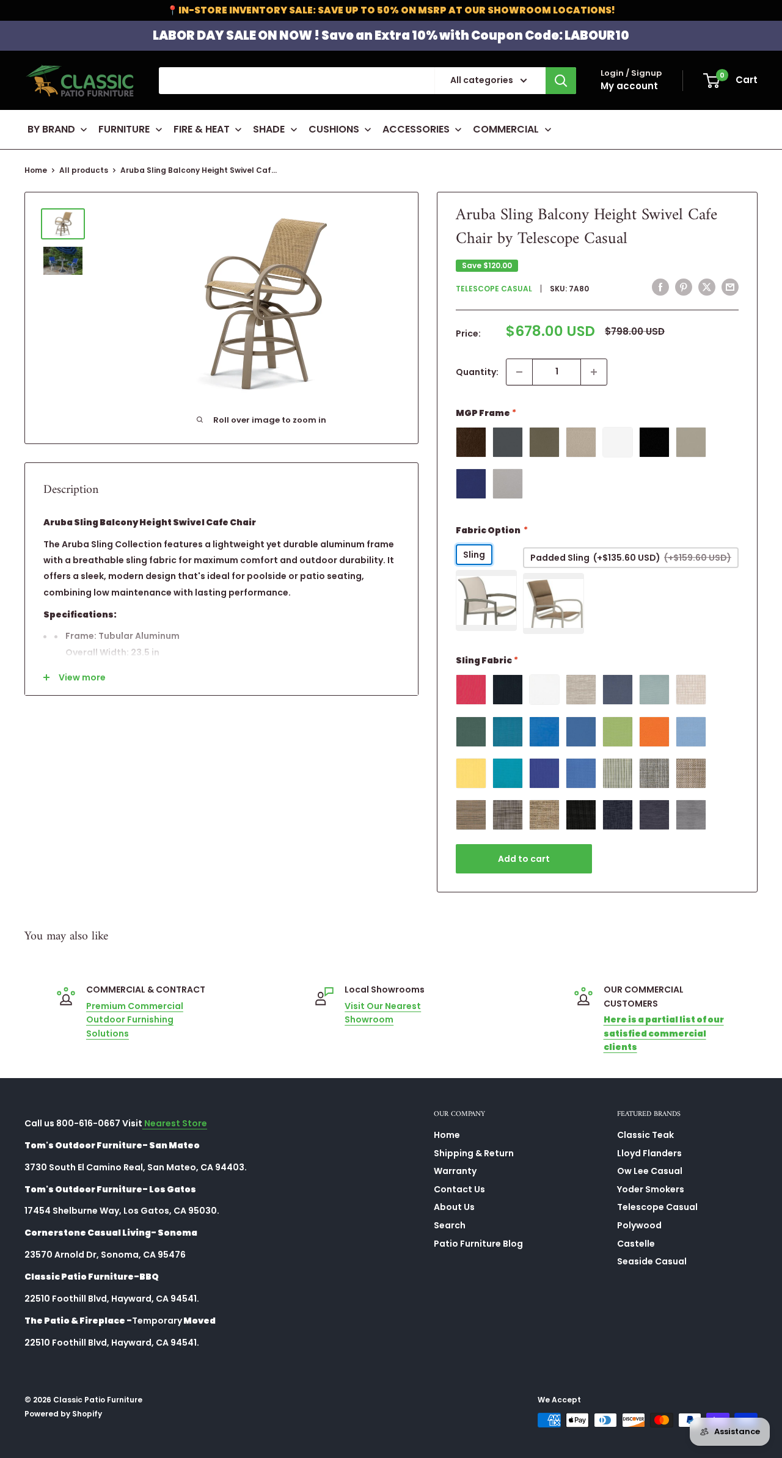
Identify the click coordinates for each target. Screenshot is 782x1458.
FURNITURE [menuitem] (124, 129)
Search (450, 1225)
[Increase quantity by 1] (594, 372)
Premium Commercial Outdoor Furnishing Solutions (134, 1020)
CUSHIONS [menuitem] (334, 129)
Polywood (639, 1225)
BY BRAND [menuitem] (51, 129)
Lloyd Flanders (649, 1153)
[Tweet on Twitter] (706, 287)
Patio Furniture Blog (478, 1243)
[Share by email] (730, 287)
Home (35, 170)
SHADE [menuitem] (269, 129)
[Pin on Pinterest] (683, 287)
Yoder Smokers (650, 1189)
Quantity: (477, 372)
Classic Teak (645, 1135)
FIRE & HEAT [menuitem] (202, 129)
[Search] (561, 80)
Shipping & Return (474, 1153)
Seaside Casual (652, 1261)
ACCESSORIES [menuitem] (416, 129)
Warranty (455, 1171)
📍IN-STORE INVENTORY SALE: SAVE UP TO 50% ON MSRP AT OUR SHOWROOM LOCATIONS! (391, 10)
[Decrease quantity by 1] (519, 372)
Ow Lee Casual (649, 1171)
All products (83, 170)
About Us (454, 1207)
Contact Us (459, 1189)
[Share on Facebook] (660, 287)
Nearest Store (174, 1123)
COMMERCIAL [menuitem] (506, 129)
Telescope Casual (494, 288)
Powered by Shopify (63, 1414)
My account (629, 85)
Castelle (636, 1243)
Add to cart (524, 859)
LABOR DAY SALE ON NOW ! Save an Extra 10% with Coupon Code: (391, 35)
